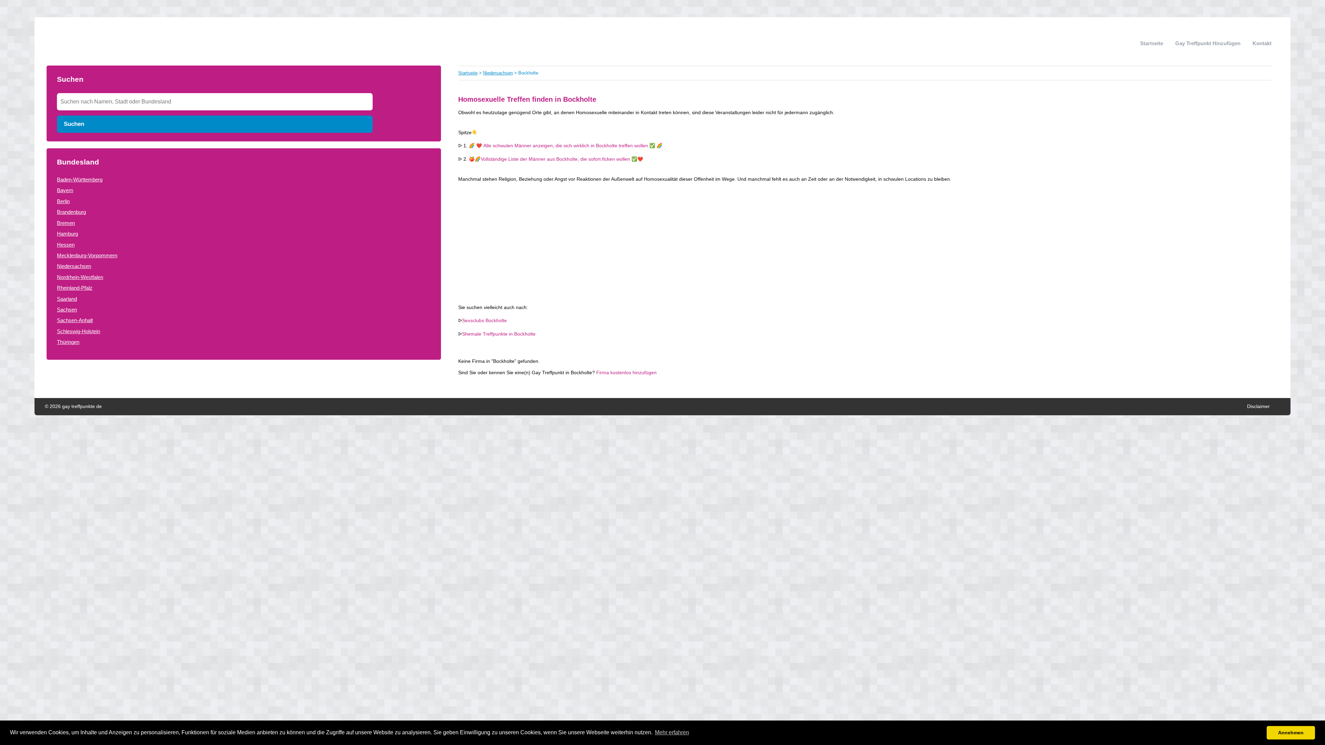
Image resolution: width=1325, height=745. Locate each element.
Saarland (67, 299)
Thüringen (68, 342)
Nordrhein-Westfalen (80, 277)
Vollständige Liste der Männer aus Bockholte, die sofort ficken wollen (555, 159)
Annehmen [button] (1291, 732)
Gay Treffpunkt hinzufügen (1207, 43)
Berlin (63, 201)
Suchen (74, 124)
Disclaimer (1258, 406)
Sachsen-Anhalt (75, 320)
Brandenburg (71, 212)
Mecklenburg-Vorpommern (87, 255)
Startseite (1151, 43)
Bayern (65, 190)
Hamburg (67, 234)
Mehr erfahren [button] (672, 732)
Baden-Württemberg (79, 179)
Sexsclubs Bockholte (484, 320)
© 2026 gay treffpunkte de (73, 406)
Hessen (66, 245)
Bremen (66, 223)
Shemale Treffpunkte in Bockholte (499, 334)
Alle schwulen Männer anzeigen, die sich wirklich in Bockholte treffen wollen (565, 145)
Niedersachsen (74, 266)
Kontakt (1262, 43)
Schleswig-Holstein (78, 331)
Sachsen (67, 309)
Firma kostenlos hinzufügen (626, 372)
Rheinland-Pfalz (74, 288)
